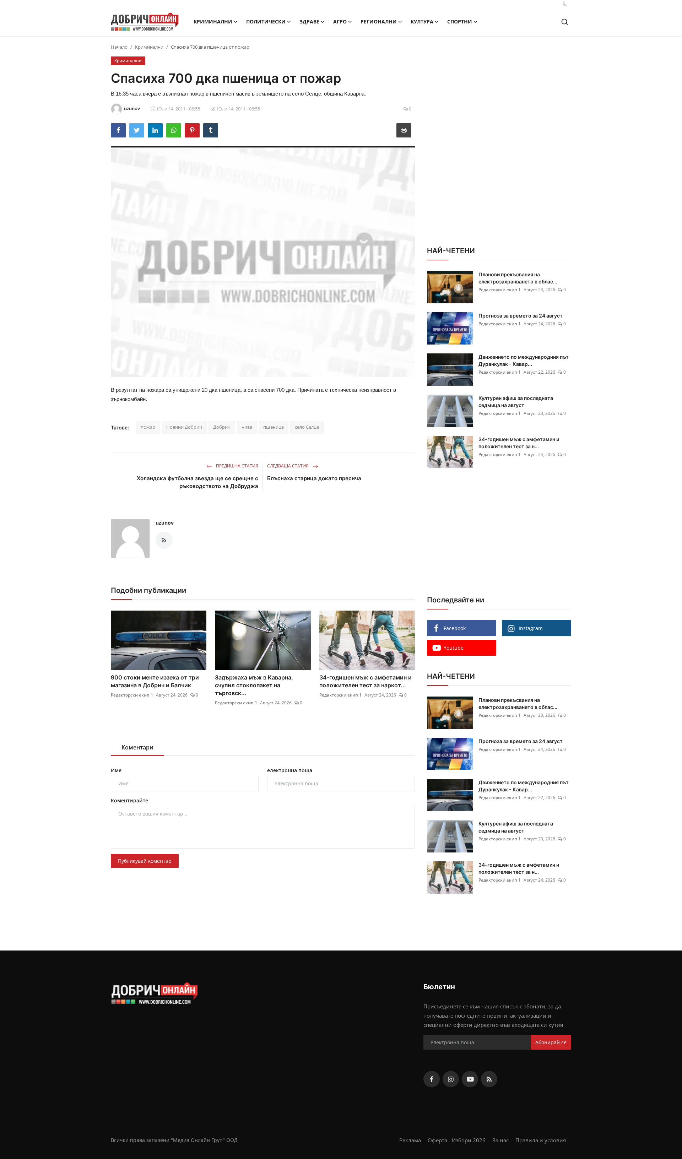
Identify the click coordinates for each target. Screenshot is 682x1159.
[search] (564, 21)
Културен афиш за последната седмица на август (515, 401)
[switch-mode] (565, 3)
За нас (500, 1140)
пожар (148, 427)
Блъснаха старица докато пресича (314, 478)
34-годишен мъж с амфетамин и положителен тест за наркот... (365, 681)
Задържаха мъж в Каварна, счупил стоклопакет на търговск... (254, 685)
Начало (119, 47)
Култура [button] (422, 21)
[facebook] (431, 1079)
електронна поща (289, 770)
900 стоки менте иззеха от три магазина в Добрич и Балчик (155, 681)
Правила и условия (540, 1140)
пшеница (273, 427)
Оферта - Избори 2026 (457, 1140)
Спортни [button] (459, 21)
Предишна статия (236, 466)
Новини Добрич (184, 427)
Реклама (410, 1140)
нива (247, 427)
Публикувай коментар (145, 860)
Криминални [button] (213, 21)
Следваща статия (288, 466)
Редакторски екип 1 (132, 695)
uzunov (165, 522)
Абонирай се (551, 1042)
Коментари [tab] (137, 747)
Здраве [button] (309, 21)
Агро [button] (340, 21)
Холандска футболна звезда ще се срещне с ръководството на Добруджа (197, 482)
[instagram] (451, 1079)
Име (116, 770)
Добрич (222, 427)
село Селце (307, 427)
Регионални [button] (379, 21)
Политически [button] (266, 21)
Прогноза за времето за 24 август (520, 316)
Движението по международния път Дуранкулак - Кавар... (523, 360)
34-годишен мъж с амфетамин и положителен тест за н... (518, 442)
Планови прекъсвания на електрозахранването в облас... (517, 278)
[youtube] (470, 1079)
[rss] (489, 1079)
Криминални (149, 47)
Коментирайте (129, 800)
